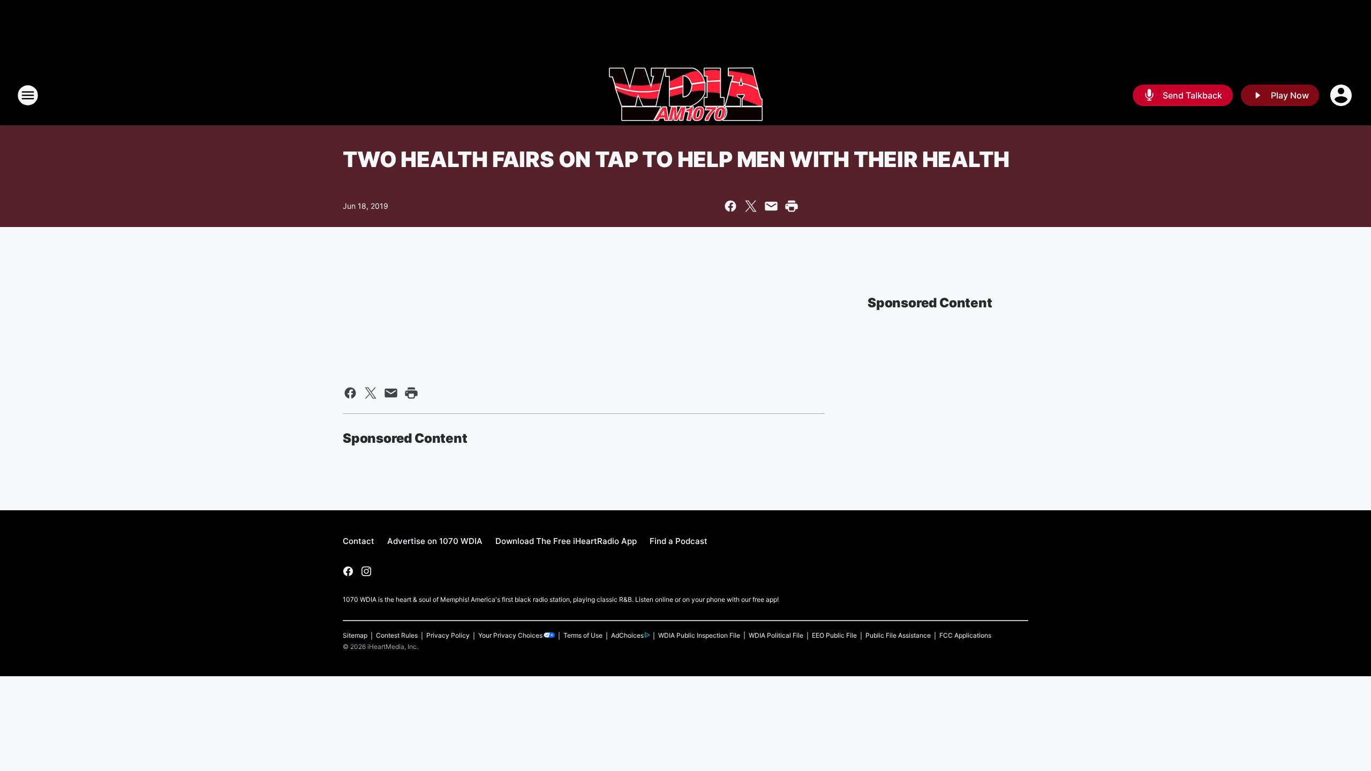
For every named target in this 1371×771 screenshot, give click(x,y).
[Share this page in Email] (771, 206)
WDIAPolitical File (776, 635)
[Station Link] (686, 95)
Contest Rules (397, 635)
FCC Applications (965, 635)
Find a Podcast (678, 541)
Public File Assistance (898, 635)
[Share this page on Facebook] (730, 206)
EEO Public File (834, 635)
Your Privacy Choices (510, 635)
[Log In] (1342, 95)
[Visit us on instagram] (366, 571)
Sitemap (355, 635)
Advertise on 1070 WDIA (435, 541)
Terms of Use (582, 635)
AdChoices (627, 635)
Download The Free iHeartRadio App (566, 541)
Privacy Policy (448, 635)
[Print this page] (791, 206)
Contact (358, 541)
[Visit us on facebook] (348, 571)
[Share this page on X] (750, 206)
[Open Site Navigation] (28, 95)
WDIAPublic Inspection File (699, 635)
